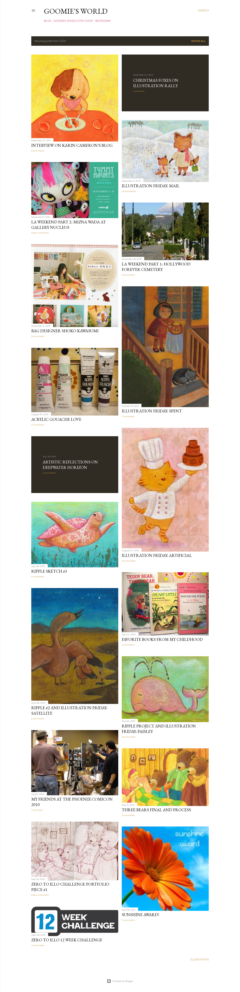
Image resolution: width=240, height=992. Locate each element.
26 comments (129, 191)
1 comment (139, 91)
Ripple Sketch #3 (49, 571)
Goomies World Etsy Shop (73, 20)
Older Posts (199, 959)
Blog (47, 20)
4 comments (37, 945)
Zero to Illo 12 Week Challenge (66, 940)
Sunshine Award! (140, 914)
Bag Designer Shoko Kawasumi (65, 330)
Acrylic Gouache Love (56, 419)
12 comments (128, 560)
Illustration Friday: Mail (151, 185)
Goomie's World (76, 11)
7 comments (128, 416)
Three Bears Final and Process (156, 809)
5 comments (37, 150)
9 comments (37, 576)
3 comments (128, 275)
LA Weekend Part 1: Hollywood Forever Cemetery (156, 266)
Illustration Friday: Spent (152, 411)
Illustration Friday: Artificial (157, 555)
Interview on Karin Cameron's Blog (72, 145)
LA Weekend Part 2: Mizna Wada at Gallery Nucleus (68, 224)
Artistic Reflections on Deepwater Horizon (70, 464)
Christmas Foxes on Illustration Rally (155, 82)
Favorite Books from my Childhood (162, 639)
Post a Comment (40, 232)
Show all (198, 41)
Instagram (103, 20)
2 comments (37, 424)
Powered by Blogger (122, 981)
